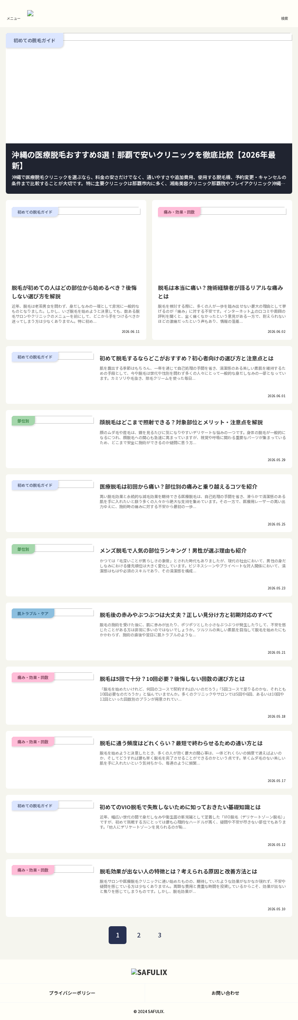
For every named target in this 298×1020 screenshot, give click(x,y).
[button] (274, 972)
